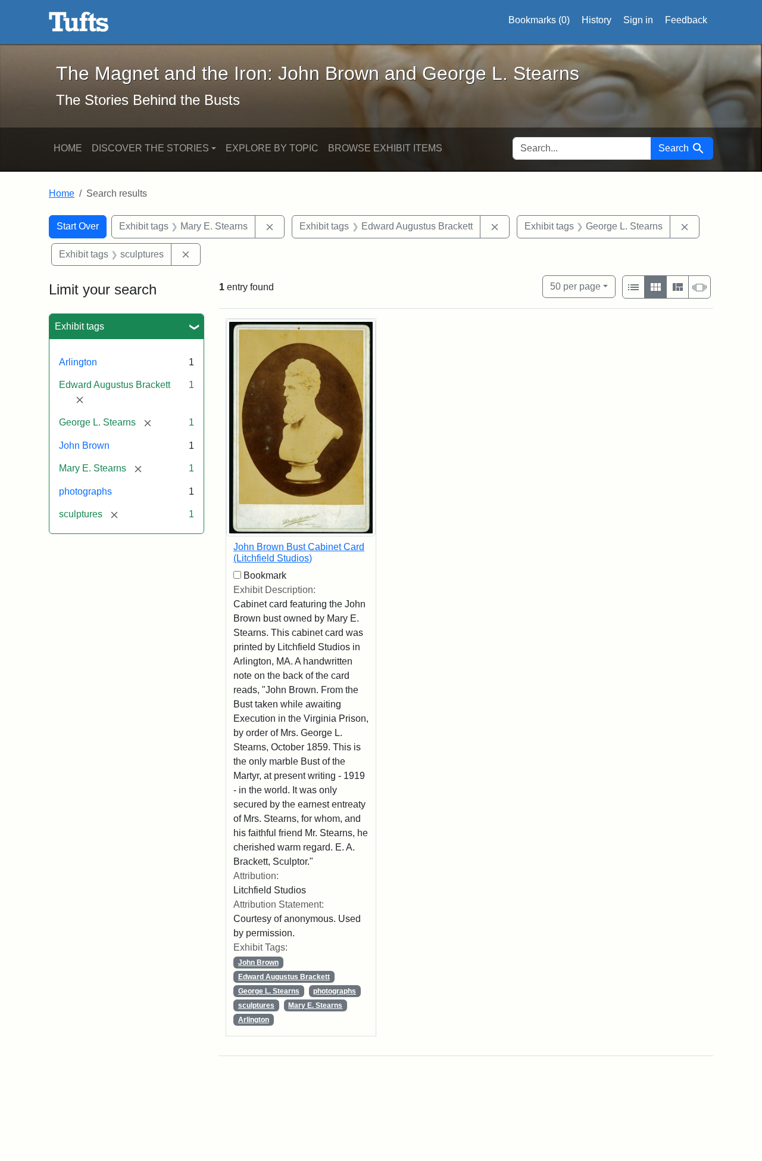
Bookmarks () (539, 20)
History (596, 20)
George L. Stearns (268, 991)
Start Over (78, 226)
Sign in (638, 20)
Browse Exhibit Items (385, 148)
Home (68, 148)
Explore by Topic (272, 148)
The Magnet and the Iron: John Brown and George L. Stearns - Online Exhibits (79, 22)
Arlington (78, 362)
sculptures (256, 1005)
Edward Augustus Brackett (284, 977)
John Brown (84, 445)
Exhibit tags (79, 326)
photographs (85, 491)
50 (575, 286)
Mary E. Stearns (315, 1005)
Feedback (686, 20)
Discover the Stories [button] (150, 148)
